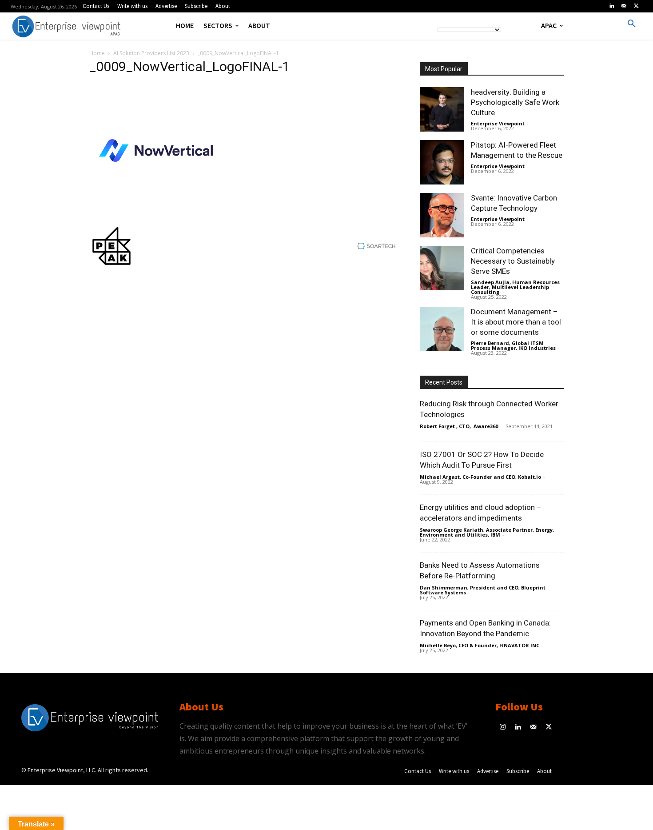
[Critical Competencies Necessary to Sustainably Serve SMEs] (442, 268)
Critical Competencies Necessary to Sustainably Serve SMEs (513, 261)
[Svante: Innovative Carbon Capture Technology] (442, 215)
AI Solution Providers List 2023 (151, 53)
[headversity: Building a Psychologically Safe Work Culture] (442, 109)
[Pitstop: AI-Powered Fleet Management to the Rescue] (442, 162)
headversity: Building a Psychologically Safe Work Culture (515, 102)
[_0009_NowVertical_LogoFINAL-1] (156, 214)
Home (97, 53)
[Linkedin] (611, 6)
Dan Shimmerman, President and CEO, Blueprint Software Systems (482, 590)
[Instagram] (503, 727)
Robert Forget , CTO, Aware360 (459, 426)
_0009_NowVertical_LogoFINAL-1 (189, 66)
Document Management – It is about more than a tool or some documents (516, 322)
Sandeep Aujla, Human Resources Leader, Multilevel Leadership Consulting (515, 287)
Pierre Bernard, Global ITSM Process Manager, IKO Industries (513, 345)
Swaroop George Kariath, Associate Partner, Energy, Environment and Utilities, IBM (487, 532)
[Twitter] (636, 6)
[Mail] (624, 6)
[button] (631, 24)
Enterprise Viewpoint (498, 123)
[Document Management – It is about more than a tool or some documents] (442, 329)
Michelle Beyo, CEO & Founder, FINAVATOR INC (479, 645)
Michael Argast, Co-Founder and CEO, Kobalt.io (480, 476)
